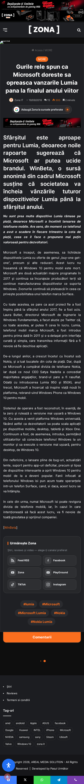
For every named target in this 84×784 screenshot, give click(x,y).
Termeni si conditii (18, 700)
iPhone (50, 730)
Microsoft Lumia (33, 613)
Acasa (38, 50)
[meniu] (5, 31)
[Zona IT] (44, 30)
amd (7, 723)
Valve (8, 743)
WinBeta (10, 527)
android (20, 723)
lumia (29, 604)
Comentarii (42, 637)
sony (38, 737)
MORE (48, 50)
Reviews (12, 693)
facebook (60, 723)
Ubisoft (63, 737)
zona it (41, 743)
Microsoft (52, 604)
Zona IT (18, 100)
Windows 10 (24, 743)
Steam (50, 737)
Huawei (23, 730)
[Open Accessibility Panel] (8, 765)
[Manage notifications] (7, 776)
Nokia (60, 613)
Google (9, 730)
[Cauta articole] (79, 31)
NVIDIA (9, 737)
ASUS (45, 723)
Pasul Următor (59, 768)
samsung (24, 737)
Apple (33, 723)
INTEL (37, 730)
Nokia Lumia (42, 622)
